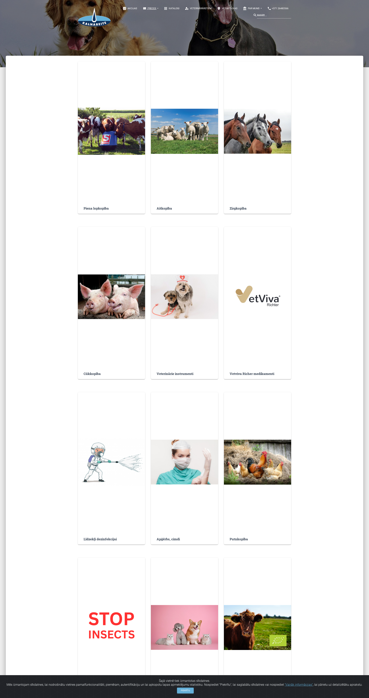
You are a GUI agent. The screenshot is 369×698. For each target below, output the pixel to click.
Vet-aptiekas (227, 8)
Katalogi (171, 8)
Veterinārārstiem (198, 8)
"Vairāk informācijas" (299, 684)
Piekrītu (185, 690)
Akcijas (130, 8)
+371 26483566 (277, 8)
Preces (150, 8)
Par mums (251, 8)
